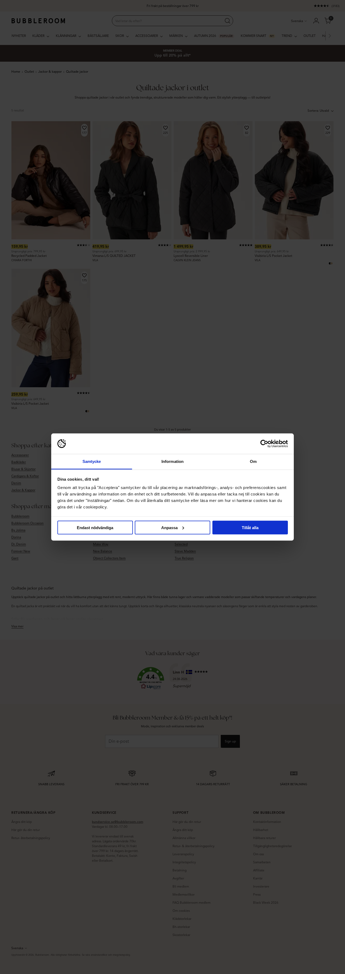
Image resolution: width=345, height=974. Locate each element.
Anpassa (169, 527)
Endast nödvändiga (95, 527)
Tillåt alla (250, 527)
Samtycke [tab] (91, 461)
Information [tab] (172, 461)
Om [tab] (253, 461)
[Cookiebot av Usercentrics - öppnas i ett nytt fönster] (264, 444)
